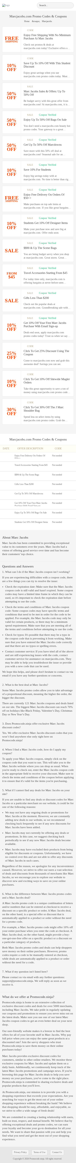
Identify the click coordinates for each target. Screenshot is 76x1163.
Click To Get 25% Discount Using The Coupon (46, 352)
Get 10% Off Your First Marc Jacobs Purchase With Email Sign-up (45, 324)
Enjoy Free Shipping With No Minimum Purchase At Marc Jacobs (47, 36)
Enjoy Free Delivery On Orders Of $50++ (44, 196)
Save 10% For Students (37, 169)
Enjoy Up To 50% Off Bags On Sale (45, 119)
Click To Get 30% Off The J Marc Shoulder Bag (44, 409)
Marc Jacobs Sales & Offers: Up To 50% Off (44, 93)
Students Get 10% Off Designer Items (46, 222)
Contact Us (57, 1152)
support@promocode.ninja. (18, 980)
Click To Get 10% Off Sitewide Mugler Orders (47, 381)
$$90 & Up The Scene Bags (40, 247)
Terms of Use (39, 1152)
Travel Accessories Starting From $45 (45, 272)
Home (27, 21)
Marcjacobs (17, 439)
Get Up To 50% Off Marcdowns (43, 144)
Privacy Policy (20, 1152)
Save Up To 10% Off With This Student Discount (47, 65)
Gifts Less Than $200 (36, 297)
